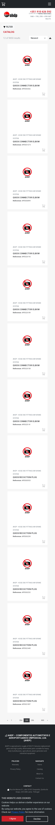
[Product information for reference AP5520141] (27, 397)
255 (26, 720)
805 (42, 720)
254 (20, 720)
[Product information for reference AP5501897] (27, 677)
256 (32, 720)
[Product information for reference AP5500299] (27, 509)
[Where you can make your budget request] (3, 4)
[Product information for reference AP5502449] (27, 621)
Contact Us (40, 778)
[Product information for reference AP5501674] (27, 117)
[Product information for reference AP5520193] (27, 229)
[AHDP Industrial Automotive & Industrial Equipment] (11, 14)
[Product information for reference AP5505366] (27, 61)
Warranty (15, 765)
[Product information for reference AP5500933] (27, 453)
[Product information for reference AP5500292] (27, 565)
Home (40, 765)
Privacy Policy (18, 812)
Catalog (40, 769)
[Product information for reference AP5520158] (27, 341)
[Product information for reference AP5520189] (27, 285)
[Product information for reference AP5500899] (27, 173)
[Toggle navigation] (49, 4)
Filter (9, 27)
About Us (39, 774)
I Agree (12, 818)
